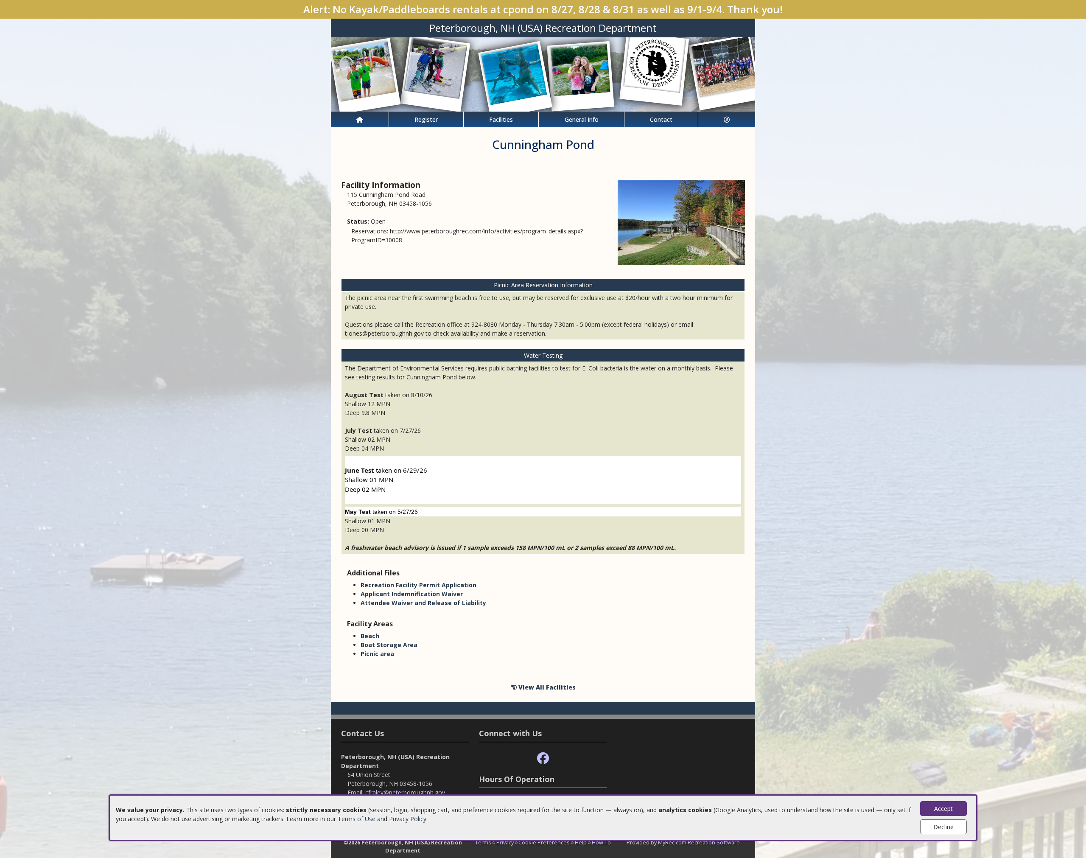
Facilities (501, 119)
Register (426, 119)
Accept (943, 809)
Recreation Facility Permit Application (418, 585)
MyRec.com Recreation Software (699, 842)
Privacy (505, 842)
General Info (582, 119)
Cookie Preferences (544, 842)
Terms (483, 842)
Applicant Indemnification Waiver (412, 594)
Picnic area (377, 654)
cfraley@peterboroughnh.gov (405, 792)
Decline (943, 827)
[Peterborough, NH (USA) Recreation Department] (543, 74)
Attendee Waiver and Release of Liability (423, 603)
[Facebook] (543, 758)
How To (601, 842)
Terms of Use (356, 819)
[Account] (726, 119)
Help (581, 842)
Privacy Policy (407, 819)
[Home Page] (360, 119)
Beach (370, 636)
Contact (661, 119)
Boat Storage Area (389, 645)
